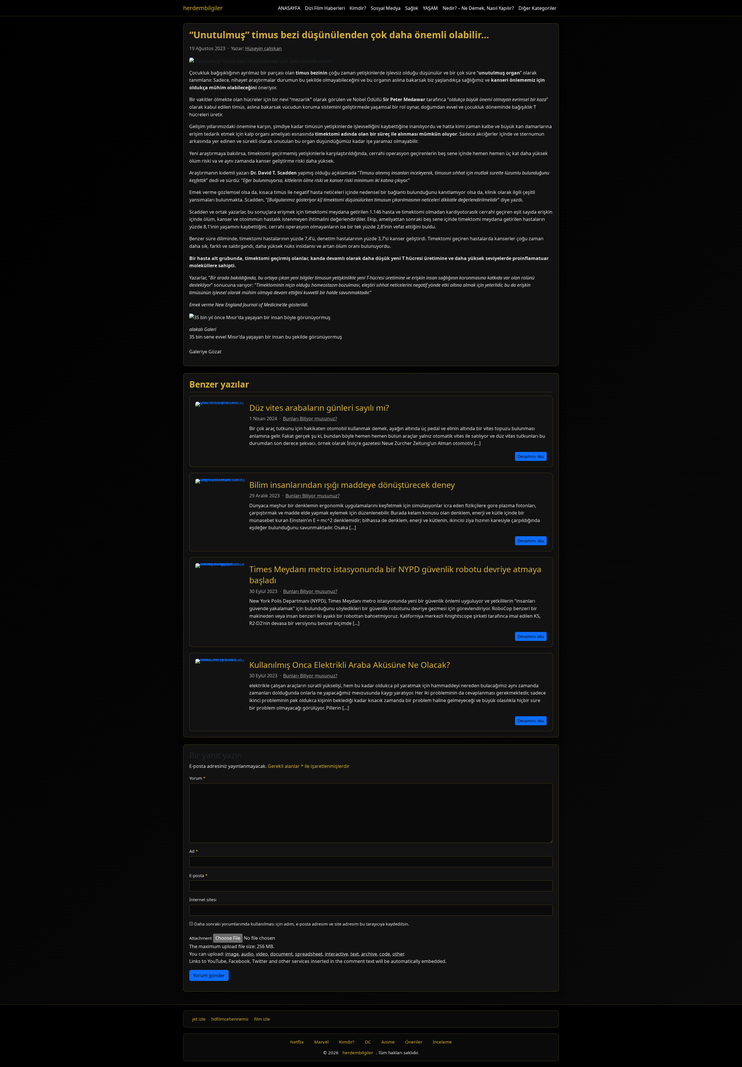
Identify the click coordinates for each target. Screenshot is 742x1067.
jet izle (198, 1019)
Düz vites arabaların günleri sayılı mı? (319, 407)
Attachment (200, 938)
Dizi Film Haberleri (325, 8)
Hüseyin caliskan (263, 48)
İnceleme (442, 1042)
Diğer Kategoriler (537, 8)
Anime (388, 1042)
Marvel (321, 1042)
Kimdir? (358, 8)
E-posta (198, 875)
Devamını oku (531, 456)
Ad (193, 851)
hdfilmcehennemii (229, 1019)
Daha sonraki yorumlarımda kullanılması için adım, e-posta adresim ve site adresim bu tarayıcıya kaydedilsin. (301, 924)
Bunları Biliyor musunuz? (310, 418)
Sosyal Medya (386, 8)
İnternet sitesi (203, 899)
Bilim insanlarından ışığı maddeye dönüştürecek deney (352, 484)
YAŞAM (430, 8)
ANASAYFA (289, 8)
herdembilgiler (203, 8)
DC (368, 1042)
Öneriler (413, 1042)
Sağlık (411, 8)
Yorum (197, 778)
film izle (262, 1019)
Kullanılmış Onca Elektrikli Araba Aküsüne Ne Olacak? (349, 664)
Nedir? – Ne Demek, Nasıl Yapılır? (478, 8)
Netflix (297, 1042)
